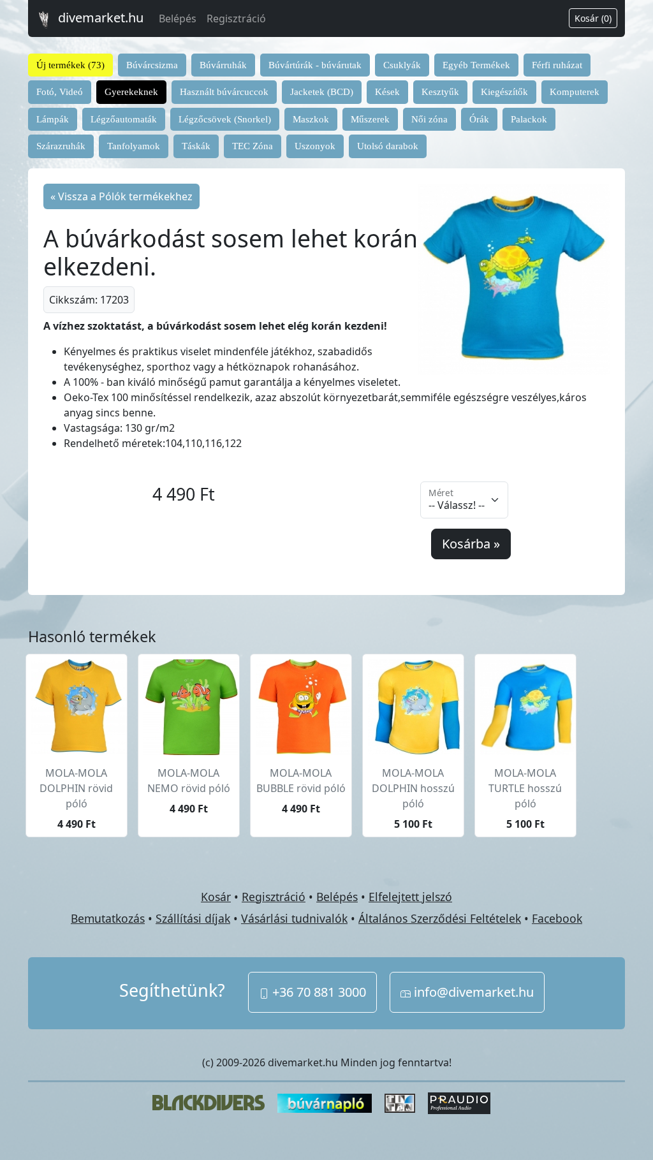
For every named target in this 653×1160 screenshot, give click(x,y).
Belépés (177, 18)
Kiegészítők (504, 92)
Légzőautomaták (124, 119)
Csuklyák (402, 65)
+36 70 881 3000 (317, 992)
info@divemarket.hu (472, 992)
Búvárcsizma (152, 65)
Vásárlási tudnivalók (294, 918)
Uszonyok (315, 146)
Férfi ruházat (557, 65)
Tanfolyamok (133, 146)
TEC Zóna (252, 146)
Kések (387, 92)
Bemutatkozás (108, 918)
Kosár (216, 896)
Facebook (557, 918)
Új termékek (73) (70, 65)
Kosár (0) (593, 18)
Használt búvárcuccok (224, 92)
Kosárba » (471, 543)
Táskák (196, 146)
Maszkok (311, 119)
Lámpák (52, 119)
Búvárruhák (223, 65)
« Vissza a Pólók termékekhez (121, 196)
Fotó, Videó (59, 92)
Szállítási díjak (193, 918)
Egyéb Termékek (476, 65)
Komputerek (574, 92)
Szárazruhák (60, 146)
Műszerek (370, 119)
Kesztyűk (440, 92)
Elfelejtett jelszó (410, 896)
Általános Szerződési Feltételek (439, 918)
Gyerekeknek (131, 92)
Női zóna (429, 119)
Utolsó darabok (387, 146)
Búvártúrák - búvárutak (315, 65)
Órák (479, 119)
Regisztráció (236, 18)
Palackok (529, 119)
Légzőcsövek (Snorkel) (225, 119)
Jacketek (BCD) (321, 92)
